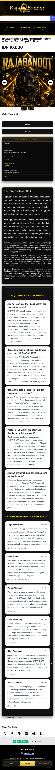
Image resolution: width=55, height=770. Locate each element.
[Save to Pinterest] (26, 733)
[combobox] (25, 18)
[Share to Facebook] (12, 733)
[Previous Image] (4, 82)
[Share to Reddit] (34, 733)
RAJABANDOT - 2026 (12, 718)
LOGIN (27, 124)
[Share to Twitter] (5, 733)
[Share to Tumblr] (41, 733)
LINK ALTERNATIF (44, 763)
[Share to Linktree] (19, 733)
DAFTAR (27, 131)
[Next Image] (50, 82)
